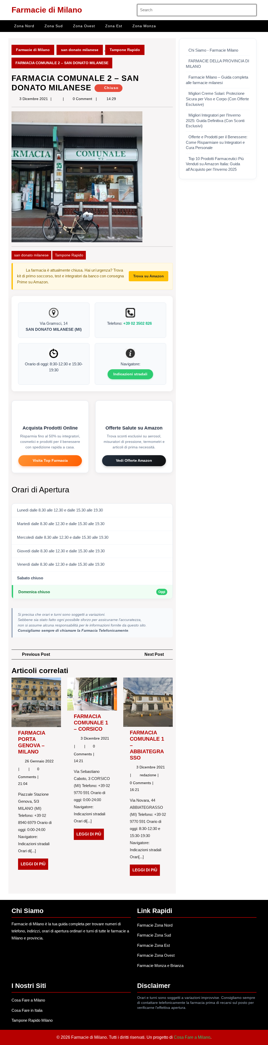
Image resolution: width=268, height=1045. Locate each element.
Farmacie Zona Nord (154, 925)
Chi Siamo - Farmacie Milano (213, 50)
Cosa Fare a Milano (28, 1000)
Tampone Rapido (125, 50)
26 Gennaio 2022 (39, 761)
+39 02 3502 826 (137, 323)
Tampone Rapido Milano (32, 1020)
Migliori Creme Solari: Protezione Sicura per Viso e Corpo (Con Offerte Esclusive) (217, 98)
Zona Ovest (84, 26)
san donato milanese (79, 50)
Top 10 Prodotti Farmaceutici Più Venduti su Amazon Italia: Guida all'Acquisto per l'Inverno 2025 (215, 164)
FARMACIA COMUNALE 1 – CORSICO (91, 722)
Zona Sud (53, 26)
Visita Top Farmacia (50, 460)
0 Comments (141, 783)
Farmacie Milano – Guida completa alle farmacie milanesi (217, 80)
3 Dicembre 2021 (33, 99)
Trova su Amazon (148, 276)
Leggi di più (34, 865)
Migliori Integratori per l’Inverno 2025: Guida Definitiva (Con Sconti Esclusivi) (215, 120)
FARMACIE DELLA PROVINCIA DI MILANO (217, 64)
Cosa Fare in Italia (27, 1010)
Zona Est (113, 26)
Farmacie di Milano (47, 10)
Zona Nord (24, 26)
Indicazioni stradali (130, 374)
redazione (148, 775)
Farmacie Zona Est (153, 945)
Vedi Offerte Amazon (134, 460)
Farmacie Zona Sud (154, 935)
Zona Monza (144, 26)
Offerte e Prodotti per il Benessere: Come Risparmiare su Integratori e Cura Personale (216, 142)
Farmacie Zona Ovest (156, 955)
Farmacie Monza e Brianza (160, 965)
